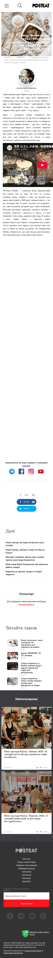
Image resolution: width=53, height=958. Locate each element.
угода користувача (26, 862)
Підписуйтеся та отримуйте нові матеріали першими (16, 889)
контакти (26, 875)
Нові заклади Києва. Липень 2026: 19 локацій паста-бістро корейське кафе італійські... (25, 754)
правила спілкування (26, 865)
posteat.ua (7, 465)
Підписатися (27, 903)
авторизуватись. (26, 604)
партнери (26, 872)
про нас (26, 859)
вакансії (26, 881)
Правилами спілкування (13, 953)
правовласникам (26, 869)
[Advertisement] (26, 349)
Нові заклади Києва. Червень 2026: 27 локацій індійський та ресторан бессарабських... (26, 818)
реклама (26, 878)
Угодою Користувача (32, 951)
